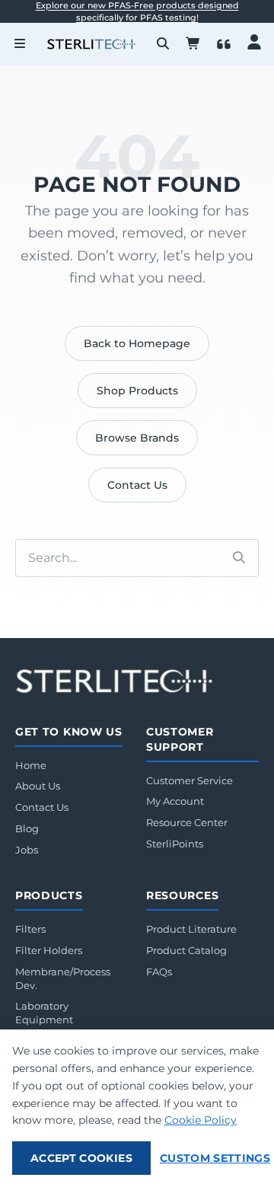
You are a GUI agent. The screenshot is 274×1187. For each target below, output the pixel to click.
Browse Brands (137, 438)
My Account (175, 801)
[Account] (254, 41)
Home (30, 765)
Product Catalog (186, 950)
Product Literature (191, 929)
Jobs (26, 850)
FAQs (159, 971)
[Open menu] (19, 44)
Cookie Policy (200, 1120)
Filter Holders (48, 950)
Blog (27, 828)
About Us (37, 786)
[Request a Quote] (223, 44)
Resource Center (187, 822)
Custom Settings (215, 1158)
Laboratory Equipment (44, 1013)
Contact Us (137, 485)
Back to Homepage (137, 343)
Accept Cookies (81, 1158)
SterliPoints (174, 844)
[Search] (162, 44)
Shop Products (137, 390)
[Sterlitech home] (114, 681)
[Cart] (193, 44)
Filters (30, 929)
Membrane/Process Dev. (62, 978)
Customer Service (189, 780)
